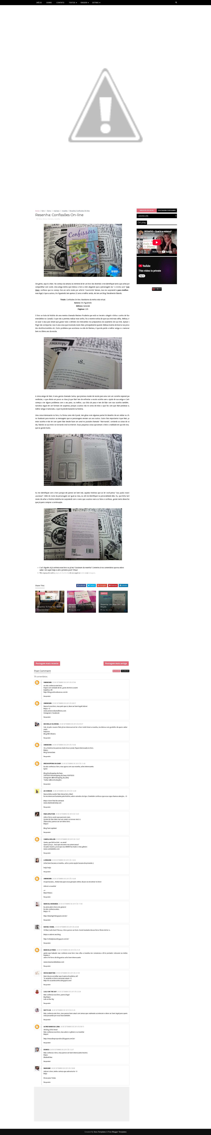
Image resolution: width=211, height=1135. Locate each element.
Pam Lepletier (49, 814)
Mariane (47, 1068)
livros (49, 211)
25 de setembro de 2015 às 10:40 (64, 745)
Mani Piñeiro (48, 893)
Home (37, 211)
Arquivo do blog (147, 210)
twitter (83, 573)
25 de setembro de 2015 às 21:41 (68, 950)
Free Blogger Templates (117, 1132)
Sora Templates (100, 1132)
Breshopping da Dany (52, 763)
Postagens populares (167, 210)
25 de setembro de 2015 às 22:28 (69, 992)
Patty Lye (47, 1010)
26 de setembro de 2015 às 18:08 (63, 1068)
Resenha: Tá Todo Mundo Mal (49, 607)
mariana (56, 211)
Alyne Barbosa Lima (52, 1027)
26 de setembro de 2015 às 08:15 (72, 1027)
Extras (95, 3)
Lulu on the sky (50, 992)
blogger (116, 671)
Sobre (49, 3)
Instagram (47, 713)
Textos (72, 3)
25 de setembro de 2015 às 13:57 (68, 839)
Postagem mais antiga (116, 663)
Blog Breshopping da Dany (53, 773)
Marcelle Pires (50, 950)
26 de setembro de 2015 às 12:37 (62, 1049)
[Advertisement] (81, 639)
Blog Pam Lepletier (50, 828)
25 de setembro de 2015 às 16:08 (64, 879)
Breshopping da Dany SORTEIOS (62, 775)
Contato (60, 3)
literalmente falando (114, 293)
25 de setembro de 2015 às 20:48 (67, 927)
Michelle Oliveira (51, 724)
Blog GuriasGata (49, 752)
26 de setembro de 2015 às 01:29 (63, 1010)
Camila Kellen (49, 839)
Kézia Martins (49, 973)
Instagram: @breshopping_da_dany (56, 778)
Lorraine (47, 860)
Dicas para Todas (50, 1078)
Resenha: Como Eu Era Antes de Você (81, 605)
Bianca (46, 1049)
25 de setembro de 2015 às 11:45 (73, 763)
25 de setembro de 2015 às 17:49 (70, 904)
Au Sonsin (48, 791)
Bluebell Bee (48, 1057)
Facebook (56, 713)
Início (39, 3)
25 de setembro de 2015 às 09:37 (71, 724)
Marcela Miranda (51, 904)
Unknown (48, 682)
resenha (65, 211)
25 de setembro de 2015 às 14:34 (64, 860)
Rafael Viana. (49, 927)
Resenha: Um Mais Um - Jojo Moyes (112, 605)
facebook (125, 671)
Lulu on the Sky (49, 999)
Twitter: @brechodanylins (53, 780)
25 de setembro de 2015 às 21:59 (68, 973)
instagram (92, 573)
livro (43, 211)
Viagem (84, 3)
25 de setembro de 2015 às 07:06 (64, 682)
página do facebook (61, 573)
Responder (47, 696)
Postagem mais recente (47, 663)
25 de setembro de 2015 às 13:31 (67, 814)
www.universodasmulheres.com (55, 711)
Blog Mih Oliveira (50, 734)
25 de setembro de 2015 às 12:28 (64, 791)
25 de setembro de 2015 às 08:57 (64, 703)
